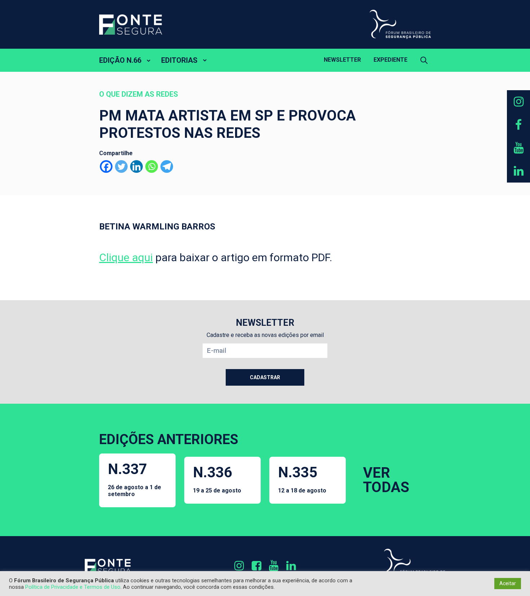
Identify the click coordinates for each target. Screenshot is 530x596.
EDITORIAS (179, 60)
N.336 (217, 479)
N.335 (302, 479)
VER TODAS (386, 480)
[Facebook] (106, 166)
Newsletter (342, 59)
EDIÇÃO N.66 (120, 60)
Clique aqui (126, 257)
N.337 (134, 479)
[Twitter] (121, 166)
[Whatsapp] (151, 166)
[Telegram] (166, 166)
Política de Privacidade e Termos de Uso (72, 587)
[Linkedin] (136, 166)
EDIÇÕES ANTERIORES (168, 439)
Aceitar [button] (507, 583)
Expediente (390, 59)
